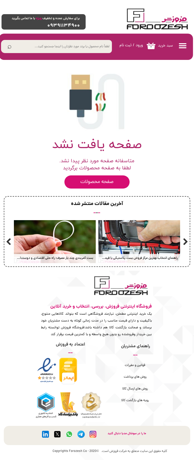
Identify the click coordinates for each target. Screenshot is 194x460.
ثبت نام (125, 45)
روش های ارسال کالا (135, 388)
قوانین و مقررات (135, 365)
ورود (139, 45)
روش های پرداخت (135, 377)
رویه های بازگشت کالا (135, 400)
